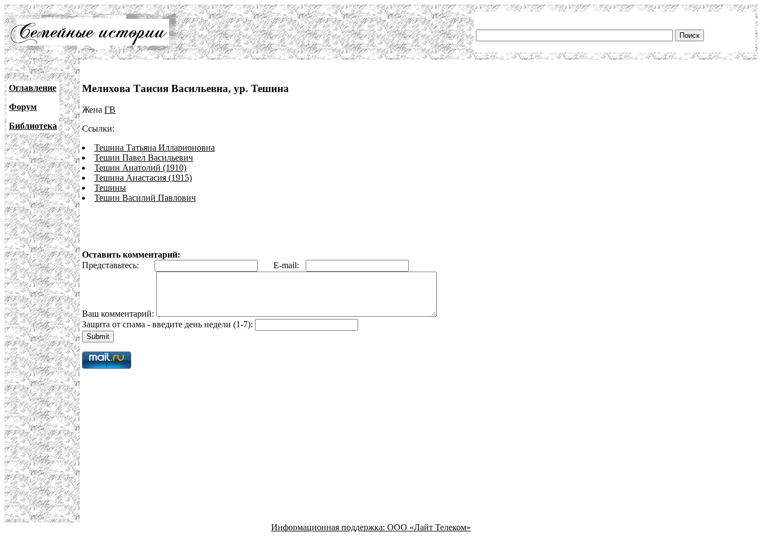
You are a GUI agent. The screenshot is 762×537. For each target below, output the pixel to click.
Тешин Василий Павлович (145, 197)
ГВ (109, 109)
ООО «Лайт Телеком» (429, 527)
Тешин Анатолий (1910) (140, 167)
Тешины (110, 187)
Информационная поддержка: (329, 527)
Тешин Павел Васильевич (143, 157)
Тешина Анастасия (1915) (143, 177)
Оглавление (32, 88)
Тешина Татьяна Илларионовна (154, 147)
